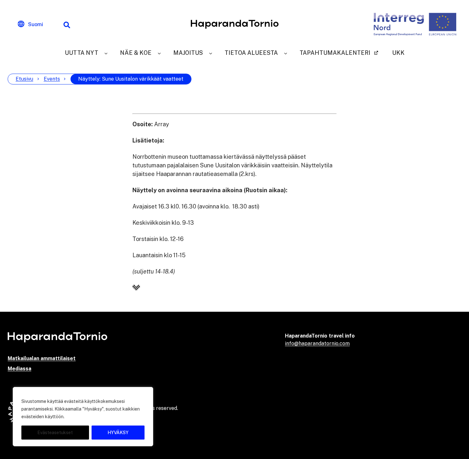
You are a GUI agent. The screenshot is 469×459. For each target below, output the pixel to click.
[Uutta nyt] (106, 53)
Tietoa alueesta (251, 52)
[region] (83, 416)
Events (52, 79)
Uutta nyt (81, 52)
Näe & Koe (136, 52)
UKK (398, 52)
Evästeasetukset (55, 432)
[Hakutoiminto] (67, 24)
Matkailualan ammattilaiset (42, 358)
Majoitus (188, 52)
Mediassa (19, 369)
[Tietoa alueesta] (285, 53)
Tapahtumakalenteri (335, 52)
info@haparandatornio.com (317, 343)
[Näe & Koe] (159, 53)
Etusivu (24, 79)
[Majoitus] (210, 53)
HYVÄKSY (118, 432)
